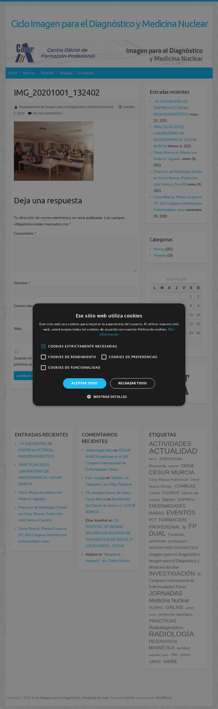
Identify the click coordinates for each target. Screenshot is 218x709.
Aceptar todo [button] (85, 383)
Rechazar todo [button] (132, 383)
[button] (109, 396)
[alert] (109, 354)
